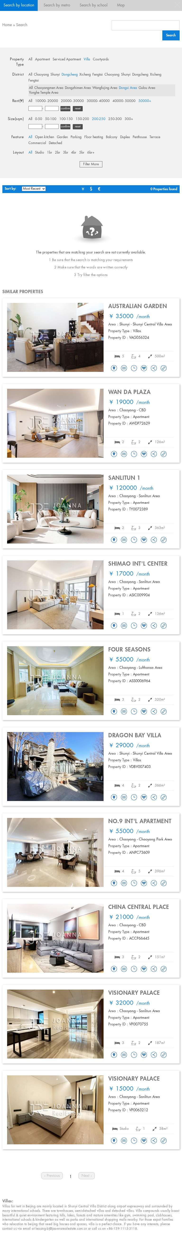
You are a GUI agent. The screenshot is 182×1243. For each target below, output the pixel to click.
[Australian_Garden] (114, 368)
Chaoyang (41, 75)
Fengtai (97, 75)
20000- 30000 (72, 101)
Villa (87, 59)
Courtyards (101, 59)
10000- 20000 (46, 101)
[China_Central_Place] (114, 969)
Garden (62, 137)
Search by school (94, 5)
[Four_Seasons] (114, 711)
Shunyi (55, 75)
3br (65, 153)
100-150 (66, 119)
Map (121, 5)
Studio (39, 153)
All (30, 59)
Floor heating (93, 137)
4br (73, 153)
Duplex (125, 137)
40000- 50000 (124, 101)
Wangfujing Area (104, 88)
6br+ (91, 153)
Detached (55, 143)
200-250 (98, 119)
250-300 (115, 119)
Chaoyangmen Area (48, 88)
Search (21, 25)
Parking (76, 137)
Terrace (155, 137)
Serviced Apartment (67, 59)
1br (49, 153)
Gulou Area (147, 88)
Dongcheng (70, 75)
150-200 (82, 119)
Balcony (111, 137)
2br (57, 153)
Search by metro (57, 5)
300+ (129, 119)
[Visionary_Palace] (114, 1055)
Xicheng (85, 75)
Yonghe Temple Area (43, 93)
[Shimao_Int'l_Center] (114, 626)
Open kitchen (44, 137)
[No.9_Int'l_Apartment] (114, 883)
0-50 (38, 119)
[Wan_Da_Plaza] (114, 454)
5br (81, 153)
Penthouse (140, 137)
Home (7, 25)
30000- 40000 (98, 101)
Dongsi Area (128, 88)
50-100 (50, 119)
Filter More (91, 164)
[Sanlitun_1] (114, 540)
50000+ (144, 101)
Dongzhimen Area (78, 88)
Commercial (37, 143)
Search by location (19, 5)
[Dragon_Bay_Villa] (114, 797)
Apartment (42, 59)
